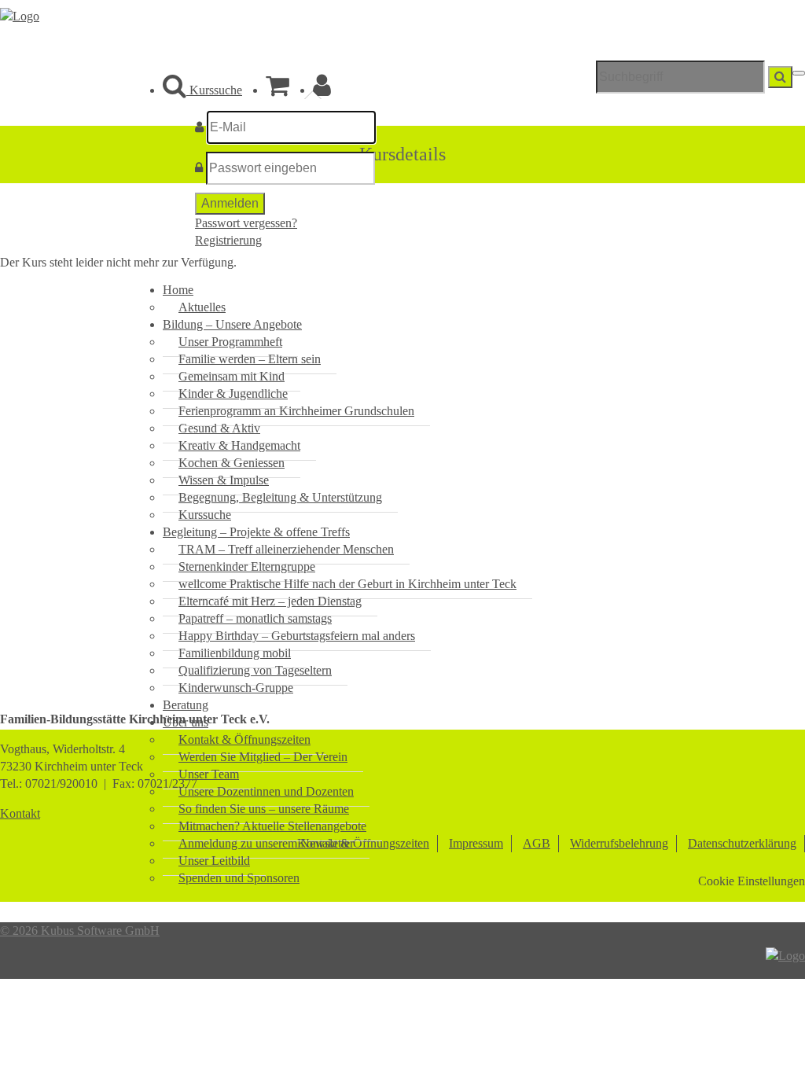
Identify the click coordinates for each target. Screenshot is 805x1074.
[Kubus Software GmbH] (785, 955)
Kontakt (20, 813)
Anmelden (230, 203)
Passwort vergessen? (246, 223)
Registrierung (228, 240)
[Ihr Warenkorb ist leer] (277, 90)
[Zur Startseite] (19, 16)
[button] (322, 90)
